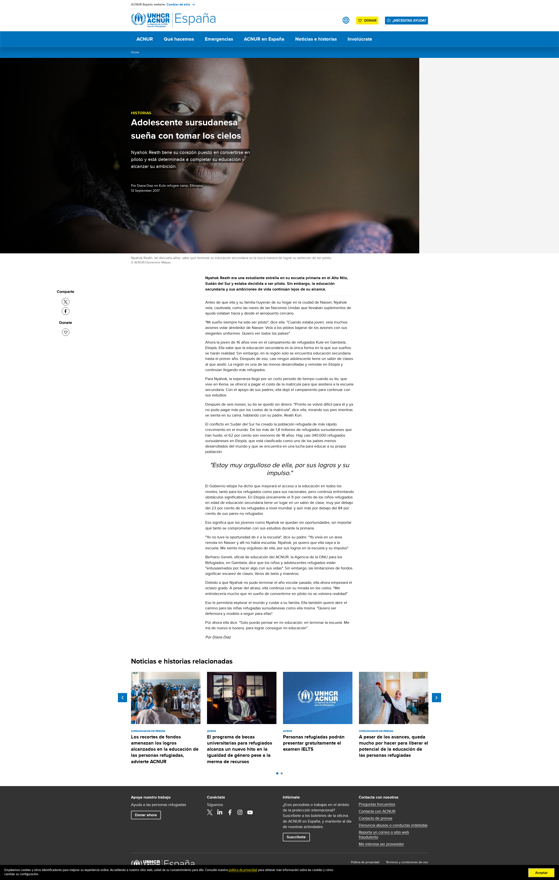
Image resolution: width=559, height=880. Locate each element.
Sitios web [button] (346, 20)
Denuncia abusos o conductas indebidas (393, 825)
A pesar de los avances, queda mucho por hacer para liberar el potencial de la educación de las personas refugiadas (393, 746)
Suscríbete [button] (296, 837)
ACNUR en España (264, 39)
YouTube (250, 812)
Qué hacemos (179, 39)
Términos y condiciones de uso (407, 862)
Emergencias (219, 39)
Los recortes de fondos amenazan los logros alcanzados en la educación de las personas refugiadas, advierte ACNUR (164, 749)
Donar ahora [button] (146, 815)
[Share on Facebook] (65, 311)
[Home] (161, 20)
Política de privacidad (365, 862)
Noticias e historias (316, 39)
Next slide (436, 697)
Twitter (210, 812)
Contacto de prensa (375, 818)
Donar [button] (370, 20)
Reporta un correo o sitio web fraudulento (384, 834)
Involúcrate (360, 39)
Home (135, 52)
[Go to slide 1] (278, 774)
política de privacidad (243, 870)
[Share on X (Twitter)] (65, 302)
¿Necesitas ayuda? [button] (409, 20)
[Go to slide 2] (283, 774)
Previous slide (122, 697)
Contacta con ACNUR (377, 811)
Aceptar (541, 873)
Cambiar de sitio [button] (178, 4)
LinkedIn (220, 812)
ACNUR (144, 39)
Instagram (240, 812)
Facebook (230, 812)
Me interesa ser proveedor (381, 844)
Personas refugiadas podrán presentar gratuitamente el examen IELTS (314, 743)
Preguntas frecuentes (377, 804)
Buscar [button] (332, 20)
